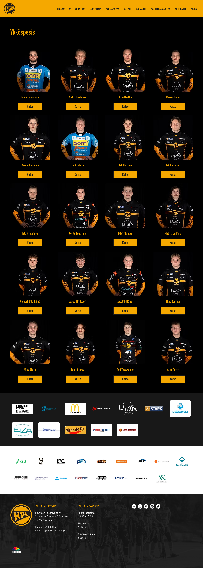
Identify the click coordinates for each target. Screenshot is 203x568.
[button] (141, 9)
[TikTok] (158, 506)
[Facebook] (134, 506)
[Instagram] (140, 506)
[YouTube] (146, 506)
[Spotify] (152, 506)
